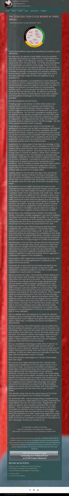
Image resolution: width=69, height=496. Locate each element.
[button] (34, 36)
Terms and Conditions (18, 476)
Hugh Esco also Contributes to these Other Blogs (25, 466)
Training (44, 11)
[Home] (8, 4)
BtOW (20, 11)
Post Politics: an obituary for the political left (23, 468)
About (14, 11)
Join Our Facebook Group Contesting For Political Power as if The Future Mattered (34, 455)
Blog (26, 11)
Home (7, 11)
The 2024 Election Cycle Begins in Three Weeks (24, 471)
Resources (35, 11)
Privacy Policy (15, 474)
